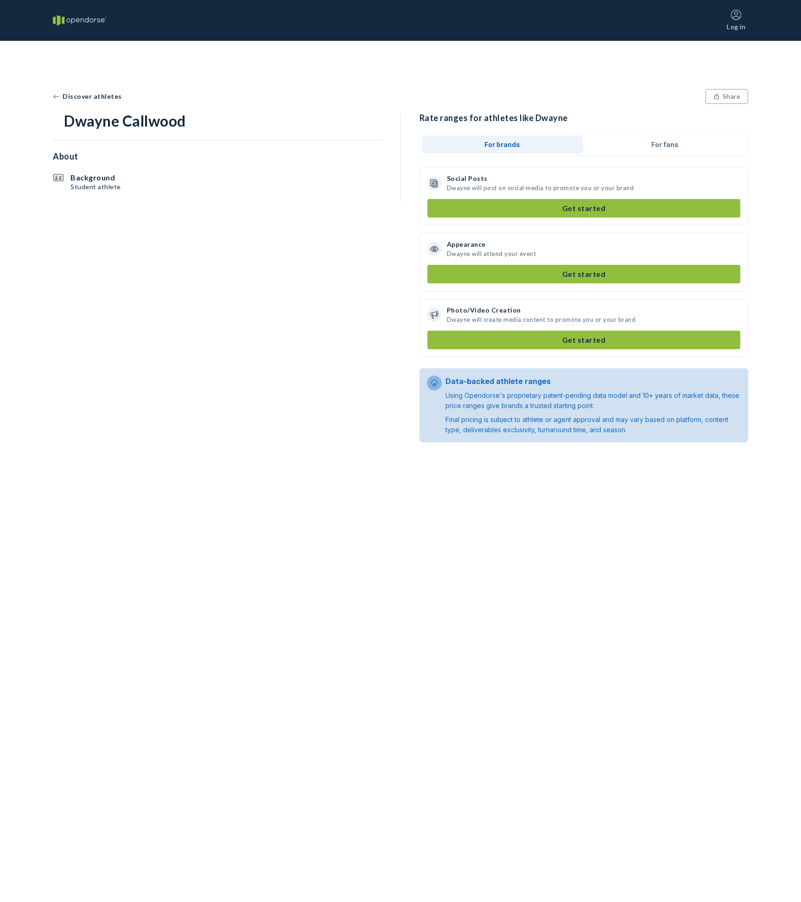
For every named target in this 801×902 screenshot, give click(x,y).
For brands (502, 144)
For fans (665, 144)
